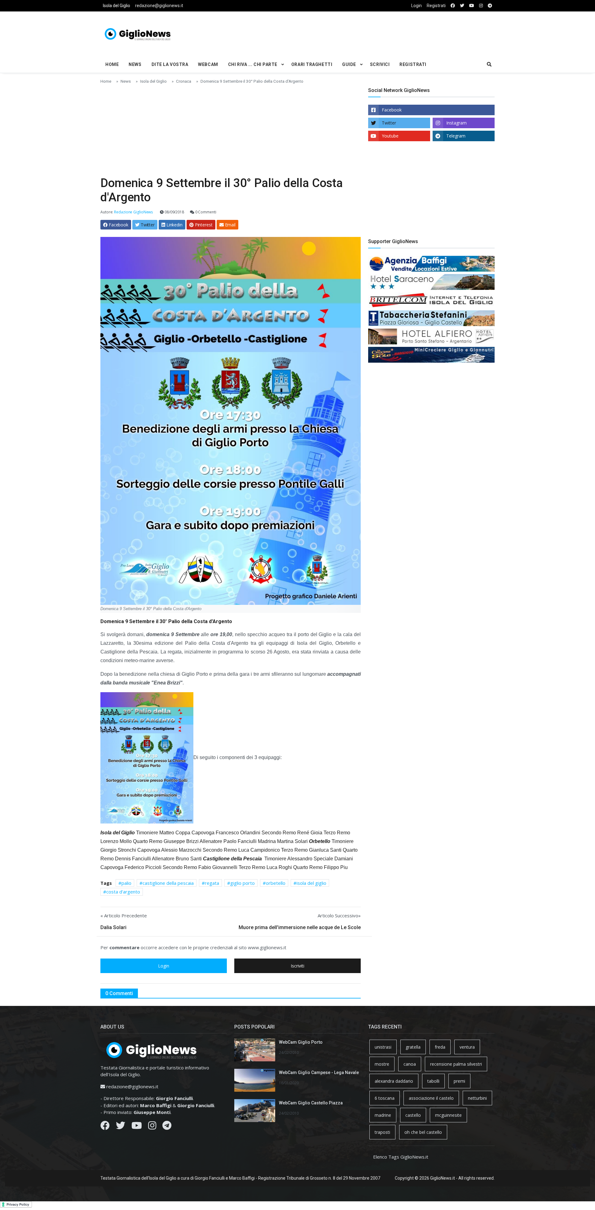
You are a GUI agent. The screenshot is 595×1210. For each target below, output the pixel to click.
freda (440, 1047)
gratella (413, 1047)
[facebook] (452, 5)
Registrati (436, 5)
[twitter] (462, 5)
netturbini (477, 1098)
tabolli (433, 1081)
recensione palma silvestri (456, 1064)
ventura (467, 1047)
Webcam (208, 64)
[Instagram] (152, 1127)
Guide (349, 64)
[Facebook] (105, 1127)
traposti (382, 1132)
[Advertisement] (364, 33)
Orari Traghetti (311, 64)
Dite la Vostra (170, 64)
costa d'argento (123, 892)
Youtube (390, 136)
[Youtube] (136, 1127)
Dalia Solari (113, 927)
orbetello (275, 883)
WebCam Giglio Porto (301, 1042)
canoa (409, 1064)
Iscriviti (297, 966)
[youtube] (472, 5)
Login (416, 5)
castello (413, 1115)
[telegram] (490, 5)
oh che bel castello (423, 1132)
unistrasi (383, 1047)
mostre (382, 1064)
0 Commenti (205, 212)
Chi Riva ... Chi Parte (252, 64)
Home (112, 64)
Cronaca (183, 81)
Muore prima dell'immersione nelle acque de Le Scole (300, 927)
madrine (383, 1115)
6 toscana (384, 1098)
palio (126, 883)
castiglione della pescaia (168, 883)
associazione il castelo (431, 1098)
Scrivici (380, 64)
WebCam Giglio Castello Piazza (311, 1102)
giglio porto (242, 883)
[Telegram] (166, 1127)
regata (212, 883)
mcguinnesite (448, 1115)
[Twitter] (120, 1127)
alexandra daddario (394, 1081)
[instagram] (481, 5)
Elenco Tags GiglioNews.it (400, 1157)
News (135, 64)
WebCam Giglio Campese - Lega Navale (319, 1072)
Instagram (456, 123)
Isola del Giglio (116, 5)
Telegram (455, 136)
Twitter (389, 123)
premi (459, 1081)
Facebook (392, 110)
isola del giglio (311, 883)
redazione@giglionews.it (159, 5)
